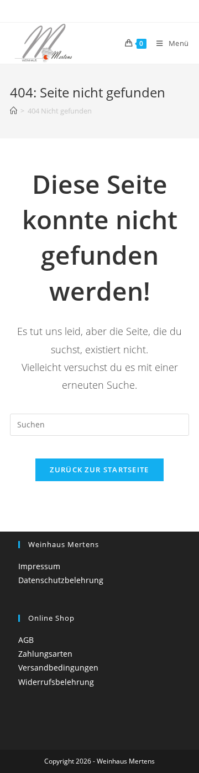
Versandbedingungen (58, 667)
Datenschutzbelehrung (60, 580)
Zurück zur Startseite (99, 470)
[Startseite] (13, 111)
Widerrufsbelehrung (56, 682)
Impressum (39, 566)
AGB (26, 640)
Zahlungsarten (45, 653)
